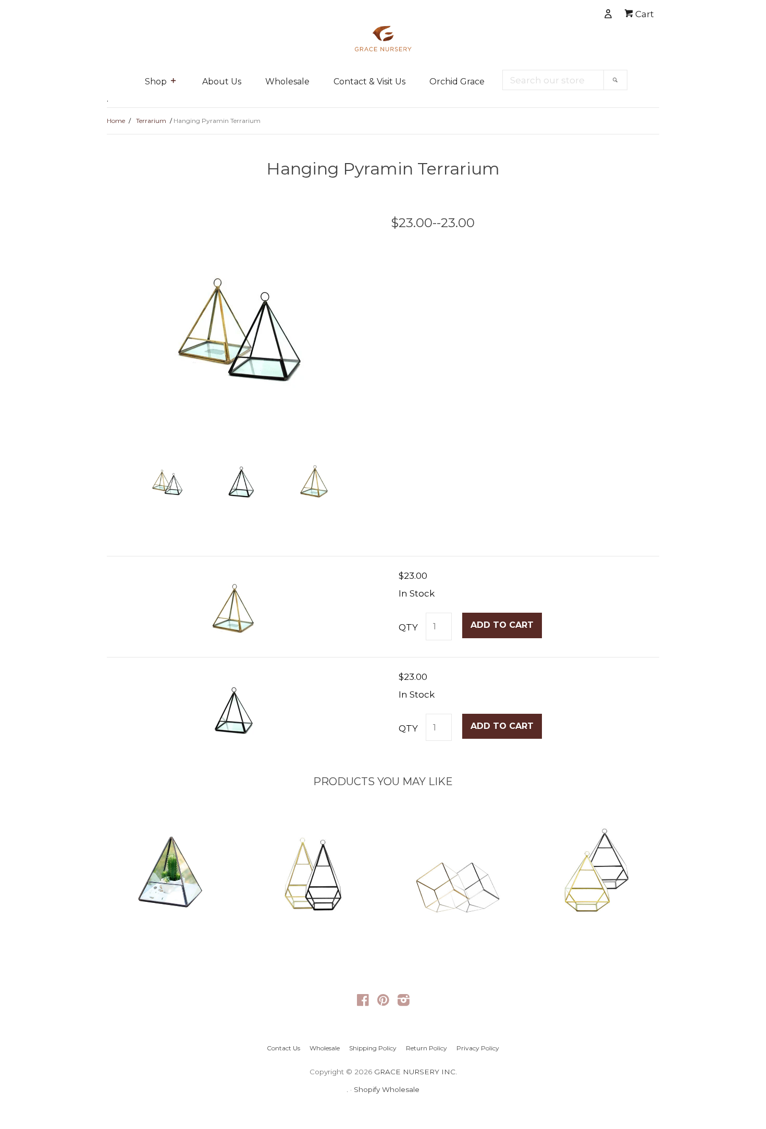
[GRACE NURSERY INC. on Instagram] (403, 1002)
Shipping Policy (373, 1048)
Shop (156, 81)
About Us (221, 81)
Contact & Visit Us (369, 81)
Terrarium (151, 121)
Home (116, 121)
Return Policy (426, 1048)
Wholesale (287, 81)
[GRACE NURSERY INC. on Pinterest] (383, 1002)
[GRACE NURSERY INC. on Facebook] (362, 1002)
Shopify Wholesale (386, 1089)
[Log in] (572, 11)
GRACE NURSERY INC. (415, 1072)
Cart (643, 14)
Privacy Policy (477, 1048)
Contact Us (283, 1048)
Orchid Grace (457, 81)
